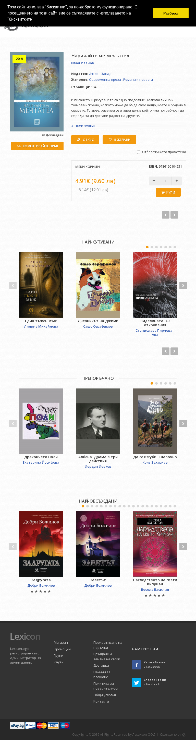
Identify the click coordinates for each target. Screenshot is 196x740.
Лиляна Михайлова (41, 326)
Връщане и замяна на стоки (106, 656)
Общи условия (105, 695)
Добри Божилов (41, 585)
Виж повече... (86, 126)
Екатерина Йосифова (41, 462)
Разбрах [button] (170, 13)
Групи (58, 655)
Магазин (61, 642)
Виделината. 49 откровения (154, 322)
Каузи (59, 662)
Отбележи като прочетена (164, 152)
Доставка (101, 665)
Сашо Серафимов (98, 326)
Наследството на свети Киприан (155, 581)
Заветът (98, 579)
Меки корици (87, 166)
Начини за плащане (102, 674)
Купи (170, 192)
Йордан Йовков (98, 466)
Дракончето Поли (41, 456)
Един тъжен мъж (41, 320)
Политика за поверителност (106, 686)
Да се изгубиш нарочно (155, 456)
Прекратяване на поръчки (107, 645)
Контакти (101, 701)
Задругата (41, 579)
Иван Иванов (82, 63)
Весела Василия (155, 589)
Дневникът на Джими (98, 320)
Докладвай (54, 135)
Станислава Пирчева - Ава (155, 332)
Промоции (62, 649)
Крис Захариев (155, 462)
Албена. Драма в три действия (98, 458)
